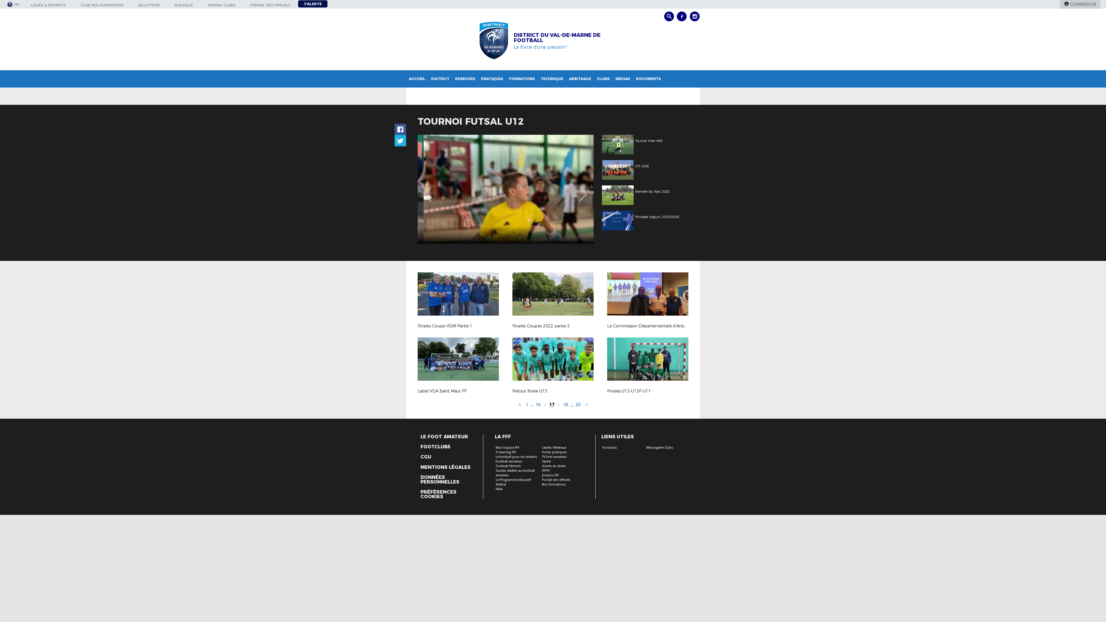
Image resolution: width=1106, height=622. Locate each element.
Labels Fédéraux (554, 448)
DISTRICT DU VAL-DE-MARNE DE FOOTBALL (557, 37)
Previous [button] (427, 190)
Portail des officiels (270, 5)
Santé (546, 461)
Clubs (603, 79)
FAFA (499, 489)
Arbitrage (580, 79)
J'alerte (313, 4)
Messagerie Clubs (659, 448)
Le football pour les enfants (516, 457)
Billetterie (149, 5)
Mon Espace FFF (507, 448)
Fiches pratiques (554, 452)
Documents (648, 79)
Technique (552, 79)
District (440, 79)
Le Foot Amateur (444, 437)
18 (565, 404)
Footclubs (435, 447)
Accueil (417, 79)
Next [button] (583, 190)
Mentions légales (445, 467)
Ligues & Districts (48, 5)
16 (538, 404)
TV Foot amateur (554, 457)
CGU (426, 457)
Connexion (1083, 4)
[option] (506, 189)
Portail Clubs (221, 5)
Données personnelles (440, 479)
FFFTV (546, 471)
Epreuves (465, 79)
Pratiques (492, 79)
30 (578, 404)
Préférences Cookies (438, 494)
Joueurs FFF (550, 475)
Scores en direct (554, 466)
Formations (522, 79)
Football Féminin (508, 466)
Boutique (184, 5)
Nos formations (554, 484)
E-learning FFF (506, 452)
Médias (623, 79)
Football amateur (509, 461)
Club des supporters (102, 5)
